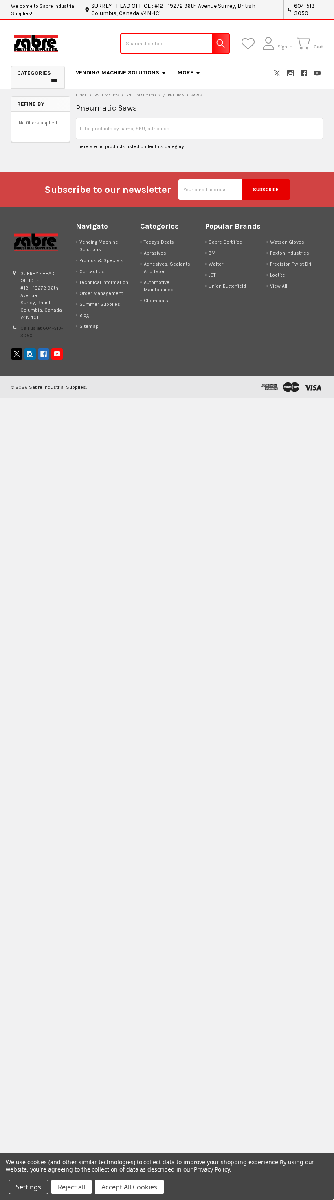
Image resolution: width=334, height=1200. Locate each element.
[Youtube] (317, 73)
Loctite (277, 275)
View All (278, 286)
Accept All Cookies (129, 1187)
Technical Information (103, 282)
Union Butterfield (227, 286)
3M (212, 253)
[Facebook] (304, 73)
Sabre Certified (225, 242)
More (185, 72)
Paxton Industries (289, 253)
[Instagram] (290, 73)
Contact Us (92, 271)
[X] (277, 73)
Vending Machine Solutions (117, 72)
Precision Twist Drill (292, 264)
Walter (216, 264)
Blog (84, 315)
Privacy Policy (211, 1169)
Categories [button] (34, 73)
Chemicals (156, 300)
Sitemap (89, 326)
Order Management (101, 293)
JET (212, 275)
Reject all (71, 1187)
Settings (28, 1187)
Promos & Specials (101, 260)
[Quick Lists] (249, 43)
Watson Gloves (287, 242)
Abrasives (155, 253)
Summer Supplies (99, 304)
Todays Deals (159, 242)
